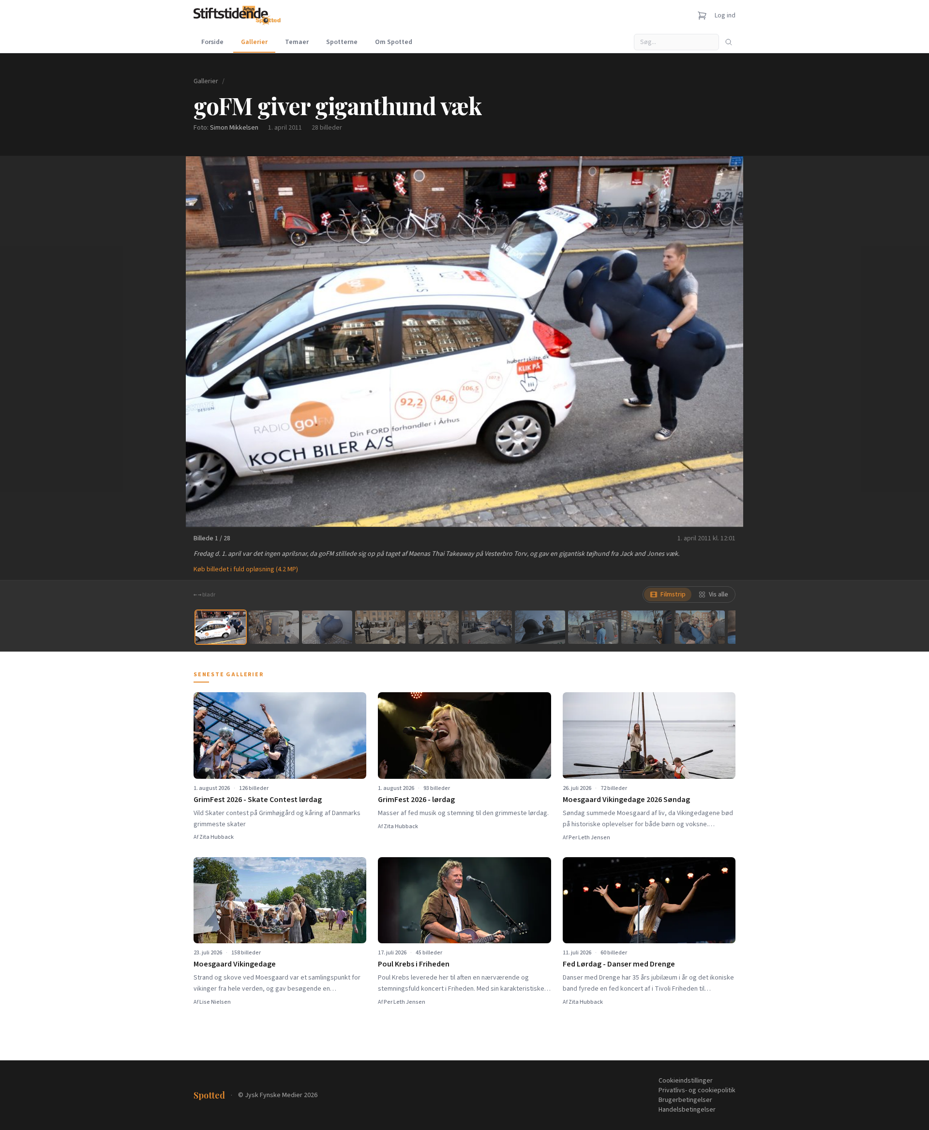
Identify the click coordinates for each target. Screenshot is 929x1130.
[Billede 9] (646, 627)
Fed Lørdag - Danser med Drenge (619, 964)
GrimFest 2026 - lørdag (416, 799)
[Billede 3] (327, 627)
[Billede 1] (220, 627)
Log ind (725, 15)
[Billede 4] (380, 627)
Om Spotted (393, 42)
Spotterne (342, 42)
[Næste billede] (723, 341)
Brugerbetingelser (685, 1100)
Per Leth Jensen (589, 837)
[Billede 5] (433, 627)
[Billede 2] (274, 627)
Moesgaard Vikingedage (235, 964)
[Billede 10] (699, 627)
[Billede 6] (487, 627)
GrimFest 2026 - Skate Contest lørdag (258, 799)
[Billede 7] (540, 627)
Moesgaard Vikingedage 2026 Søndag (626, 799)
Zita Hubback (216, 837)
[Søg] (728, 42)
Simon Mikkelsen (234, 128)
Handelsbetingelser (687, 1110)
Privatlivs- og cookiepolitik (697, 1090)
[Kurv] (702, 15)
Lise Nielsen (215, 1002)
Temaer (297, 42)
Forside (212, 42)
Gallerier (254, 42)
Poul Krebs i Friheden (414, 964)
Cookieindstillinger (686, 1080)
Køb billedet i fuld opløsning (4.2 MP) (246, 569)
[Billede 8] (593, 627)
